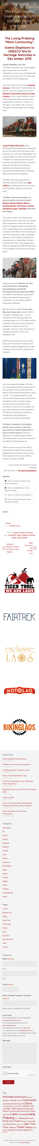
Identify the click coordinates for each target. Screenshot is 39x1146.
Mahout (17, 1118)
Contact (5, 909)
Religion (5, 881)
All (3, 832)
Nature (5, 870)
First (4, 969)
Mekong (22, 1118)
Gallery (5, 916)
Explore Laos (7, 913)
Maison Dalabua (16, 203)
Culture (15, 532)
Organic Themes (25, 1142)
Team (5, 943)
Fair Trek (11, 1108)
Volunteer (19, 1130)
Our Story (6, 936)
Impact (5, 928)
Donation (10, 1106)
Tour (5, 1127)
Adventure (20, 1096)
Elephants (6, 843)
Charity (13, 1100)
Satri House (22, 206)
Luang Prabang (22, 538)
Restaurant (11, 1124)
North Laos (8, 1121)
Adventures (7, 828)
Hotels (14, 538)
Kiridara (6, 203)
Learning (22, 1114)
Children (19, 1100)
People (5, 874)
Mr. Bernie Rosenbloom (27, 471)
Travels (5, 947)
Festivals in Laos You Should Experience (17, 764)
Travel (5, 885)
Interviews (29, 532)
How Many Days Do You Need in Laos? (16, 770)
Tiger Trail (26, 1028)
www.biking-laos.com (25, 1030)
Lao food (6, 1114)
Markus (8, 523)
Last (4, 978)
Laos (4, 932)
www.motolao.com (9, 1025)
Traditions (12, 1127)
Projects (5, 877)
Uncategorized (8, 893)
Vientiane (11, 1130)
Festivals (22, 532)
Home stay (25, 1111)
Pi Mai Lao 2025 (8, 798)
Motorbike (30, 1118)
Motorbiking (7, 866)
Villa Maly (22, 209)
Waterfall (26, 1130)
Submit (8, 1082)
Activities (8, 1096)
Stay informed (8, 939)
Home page (7, 924)
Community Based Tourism (13, 1104)
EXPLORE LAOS (15, 4)
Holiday (18, 1111)
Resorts (24, 1121)
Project (17, 1121)
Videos (5, 896)
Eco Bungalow (18, 1106)
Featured (6, 847)
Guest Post (6, 920)
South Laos (19, 1124)
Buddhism (6, 1100)
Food (4, 855)
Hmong (12, 1111)
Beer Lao (29, 1097)
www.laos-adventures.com (12, 1020)
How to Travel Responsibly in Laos (15, 776)
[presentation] (19, 1073)
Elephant (25, 535)
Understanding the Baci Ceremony (15, 759)
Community (12, 535)
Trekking (5, 889)
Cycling (5, 839)
